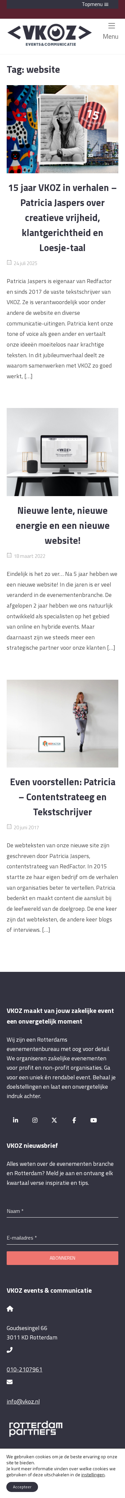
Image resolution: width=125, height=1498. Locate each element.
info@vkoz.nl (23, 1401)
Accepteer (22, 1487)
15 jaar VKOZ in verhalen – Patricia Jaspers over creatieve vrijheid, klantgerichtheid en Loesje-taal (62, 217)
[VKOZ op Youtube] (93, 1120)
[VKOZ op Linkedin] (15, 1120)
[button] (62, 4)
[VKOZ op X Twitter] (54, 1120)
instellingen (93, 1475)
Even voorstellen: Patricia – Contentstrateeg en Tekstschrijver (62, 797)
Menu (110, 36)
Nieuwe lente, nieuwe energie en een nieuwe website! (63, 525)
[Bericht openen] (62, 129)
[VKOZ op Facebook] (74, 1120)
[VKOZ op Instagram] (35, 1120)
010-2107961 (24, 1369)
